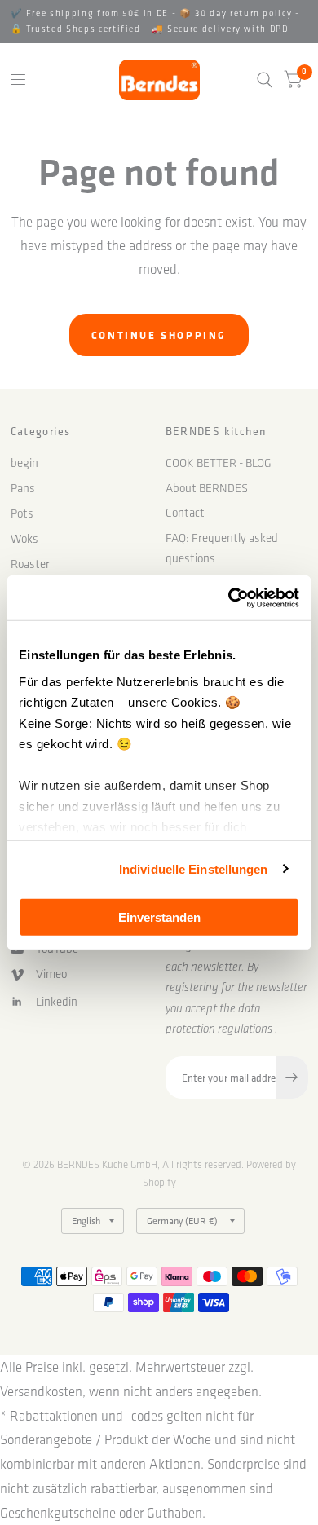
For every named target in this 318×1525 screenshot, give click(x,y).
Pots (22, 513)
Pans (23, 488)
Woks (24, 538)
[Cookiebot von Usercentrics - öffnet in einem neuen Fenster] (228, 597)
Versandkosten (41, 1391)
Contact (185, 512)
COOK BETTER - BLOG (219, 463)
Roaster (30, 564)
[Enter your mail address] (292, 1077)
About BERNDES (207, 488)
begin (24, 463)
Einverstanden (159, 917)
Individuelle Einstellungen (193, 868)
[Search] (264, 80)
